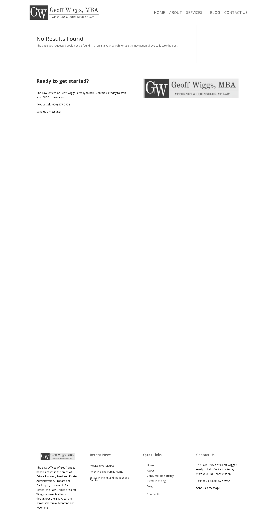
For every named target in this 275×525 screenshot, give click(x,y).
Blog (215, 12)
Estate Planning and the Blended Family (109, 479)
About (175, 12)
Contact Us (236, 12)
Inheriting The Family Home (106, 471)
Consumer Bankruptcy (160, 476)
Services (194, 12)
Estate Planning (156, 481)
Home (159, 12)
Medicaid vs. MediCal (102, 465)
